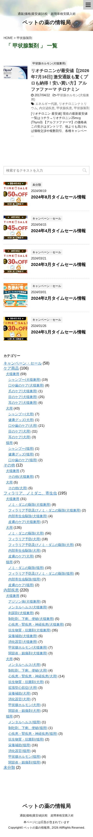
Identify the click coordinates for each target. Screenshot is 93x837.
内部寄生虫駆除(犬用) (24, 550)
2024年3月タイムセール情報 (58, 264)
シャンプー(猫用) (21, 448)
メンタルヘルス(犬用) (24, 665)
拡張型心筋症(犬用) (22, 688)
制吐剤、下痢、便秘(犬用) (27, 670)
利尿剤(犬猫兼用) (21, 613)
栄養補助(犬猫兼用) (22, 636)
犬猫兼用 (12, 374)
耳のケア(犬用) (19, 437)
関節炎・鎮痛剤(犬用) (24, 711)
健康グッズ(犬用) (21, 420)
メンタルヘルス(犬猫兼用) (27, 607)
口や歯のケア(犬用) (22, 425)
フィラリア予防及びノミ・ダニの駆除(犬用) (41, 545)
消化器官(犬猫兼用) (22, 642)
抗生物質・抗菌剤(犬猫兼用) (29, 630)
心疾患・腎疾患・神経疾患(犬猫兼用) (36, 624)
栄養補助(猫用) (19, 745)
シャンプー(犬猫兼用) (24, 380)
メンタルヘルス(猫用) (24, 722)
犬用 (9, 408)
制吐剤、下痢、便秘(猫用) (27, 728)
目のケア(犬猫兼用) (22, 397)
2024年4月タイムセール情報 (58, 230)
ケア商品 (11, 368)
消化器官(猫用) (19, 751)
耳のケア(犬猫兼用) (22, 402)
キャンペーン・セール (23, 363)
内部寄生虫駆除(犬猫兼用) (27, 516)
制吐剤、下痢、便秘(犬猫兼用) (31, 619)
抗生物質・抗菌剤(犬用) (26, 682)
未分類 (9, 767)
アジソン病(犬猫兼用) (24, 601)
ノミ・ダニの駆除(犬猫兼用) (29, 504)
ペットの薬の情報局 (46, 22)
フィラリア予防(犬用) (24, 539)
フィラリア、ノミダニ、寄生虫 (30, 493)
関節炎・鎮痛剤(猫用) (24, 762)
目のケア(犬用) (19, 431)
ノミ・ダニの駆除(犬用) (26, 533)
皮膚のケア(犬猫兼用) (24, 522)
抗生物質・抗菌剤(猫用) (26, 739)
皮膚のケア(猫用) (21, 585)
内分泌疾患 (47, 108)
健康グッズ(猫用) (21, 454)
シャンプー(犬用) (21, 414)
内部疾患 (11, 590)
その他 (9, 465)
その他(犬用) (17, 488)
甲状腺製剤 (81, 108)
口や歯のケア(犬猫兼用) (26, 385)
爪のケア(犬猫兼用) (22, 391)
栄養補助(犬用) (19, 693)
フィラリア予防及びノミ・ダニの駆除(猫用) (41, 573)
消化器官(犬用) (19, 699)
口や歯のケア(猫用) (22, 460)
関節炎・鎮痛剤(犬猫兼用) (27, 653)
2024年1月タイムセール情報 (58, 332)
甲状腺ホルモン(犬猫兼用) (27, 647)
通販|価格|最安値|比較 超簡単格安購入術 (46, 815)
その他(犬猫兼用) (21, 476)
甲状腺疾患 (64, 108)
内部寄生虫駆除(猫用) (24, 579)
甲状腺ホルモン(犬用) (24, 705)
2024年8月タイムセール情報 (58, 197)
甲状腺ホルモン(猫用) (24, 756)
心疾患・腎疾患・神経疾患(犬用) (32, 676)
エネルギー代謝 (46, 104)
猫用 (9, 443)
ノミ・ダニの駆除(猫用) (26, 568)
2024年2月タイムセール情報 (58, 298)
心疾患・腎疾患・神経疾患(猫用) (32, 734)
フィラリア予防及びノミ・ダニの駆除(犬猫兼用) (44, 510)
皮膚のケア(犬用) (21, 556)
